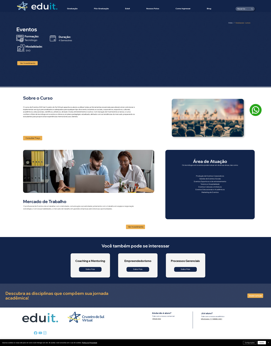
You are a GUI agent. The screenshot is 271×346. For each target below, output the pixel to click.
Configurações (250, 343)
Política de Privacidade (89, 343)
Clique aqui (156, 319)
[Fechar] (268, 342)
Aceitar (261, 343)
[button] (152, 8)
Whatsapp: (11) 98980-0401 (211, 319)
